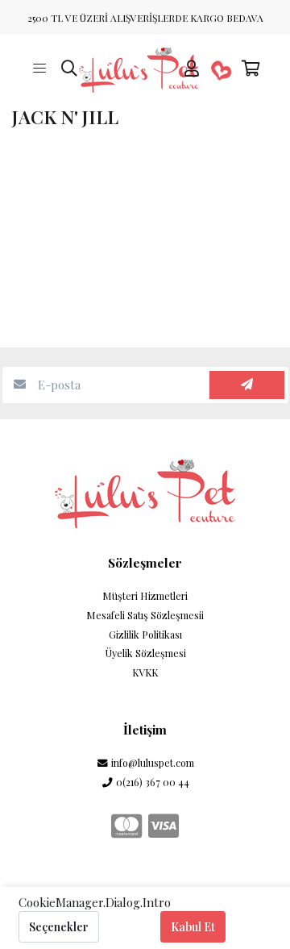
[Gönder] (246, 385)
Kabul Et (193, 926)
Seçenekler (59, 926)
